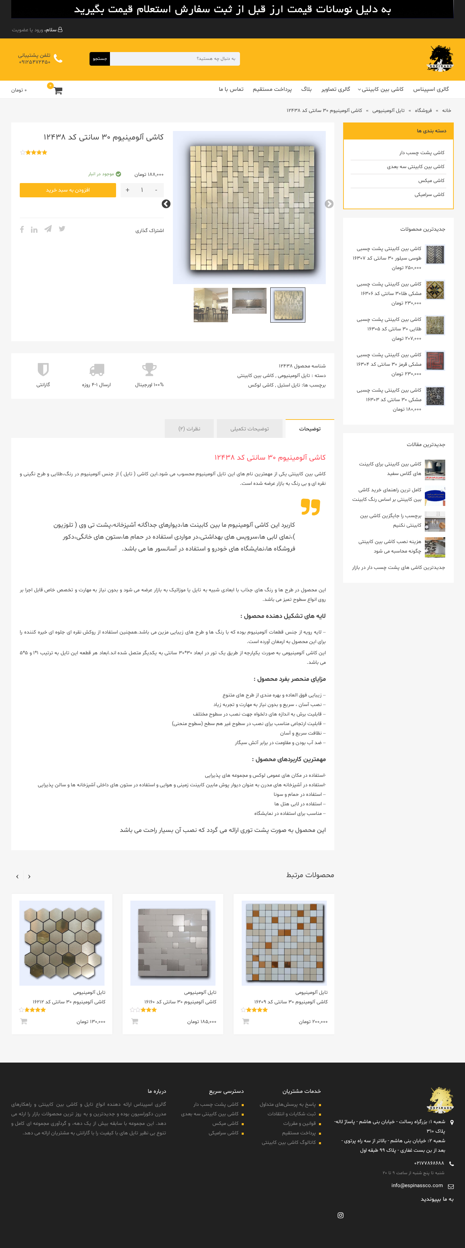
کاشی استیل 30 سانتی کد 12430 (53, 1002)
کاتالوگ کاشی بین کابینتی (289, 1142)
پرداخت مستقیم (272, 89)
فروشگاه (423, 110)
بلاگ (306, 89)
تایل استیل (288, 385)
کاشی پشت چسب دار (422, 153)
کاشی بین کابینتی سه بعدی (416, 166)
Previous (330, 202)
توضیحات (310, 429)
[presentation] (29, 876)
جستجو (100, 59)
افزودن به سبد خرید (68, 190)
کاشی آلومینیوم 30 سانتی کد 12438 (270, 458)
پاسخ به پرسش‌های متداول (288, 1104)
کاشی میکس (431, 180)
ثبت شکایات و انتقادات (292, 1114)
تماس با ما (231, 89)
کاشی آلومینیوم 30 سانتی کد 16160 (273, 1002)
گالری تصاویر (335, 89)
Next (167, 202)
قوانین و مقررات (299, 1123)
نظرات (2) (189, 429)
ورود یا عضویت (27, 30)
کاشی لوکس (261, 385)
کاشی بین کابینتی (383, 89)
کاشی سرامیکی (430, 194)
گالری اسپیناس (431, 89)
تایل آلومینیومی (388, 110)
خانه (446, 110)
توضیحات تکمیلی (249, 429)
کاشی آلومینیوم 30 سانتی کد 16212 (161, 1002)
